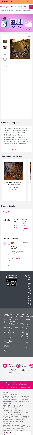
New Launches (22, 324)
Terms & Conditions (11, 383)
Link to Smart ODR (5, 350)
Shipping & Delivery (11, 336)
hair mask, (22, 401)
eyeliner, (16, 401)
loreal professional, (18, 409)
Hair (27, 324)
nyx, (15, 425)
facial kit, (22, 398)
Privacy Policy (23, 384)
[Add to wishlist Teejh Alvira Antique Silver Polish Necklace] (29, 37)
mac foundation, (14, 418)
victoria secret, (12, 399)
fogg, (19, 410)
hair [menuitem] (12, 10)
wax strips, (20, 412)
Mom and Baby (27, 335)
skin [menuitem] (8, 10)
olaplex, (20, 419)
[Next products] (30, 182)
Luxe (27, 347)
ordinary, (9, 405)
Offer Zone (21, 320)
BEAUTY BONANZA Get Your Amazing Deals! (15, 2)
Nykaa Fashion (22, 332)
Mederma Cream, (12, 430)
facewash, (10, 425)
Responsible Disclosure (7, 342)
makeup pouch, (13, 419)
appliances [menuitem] (18, 10)
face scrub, (12, 428)
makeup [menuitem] (3, 10)
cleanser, (11, 407)
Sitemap (22, 339)
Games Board (17, 324)
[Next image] (6, 70)
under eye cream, (11, 412)
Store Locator (11, 327)
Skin (27, 322)
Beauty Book (16, 320)
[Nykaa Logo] (1, 6)
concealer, (10, 396)
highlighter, (11, 394)
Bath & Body (27, 327)
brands (13, 7)
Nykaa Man (22, 328)
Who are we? (5, 321)
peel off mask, (22, 427)
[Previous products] (2, 182)
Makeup (28, 319)
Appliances (29, 330)
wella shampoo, (11, 421)
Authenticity (7, 327)
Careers (6, 325)
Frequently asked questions (12, 323)
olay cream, (13, 410)
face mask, (17, 396)
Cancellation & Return (12, 331)
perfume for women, (13, 398)
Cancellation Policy (12, 384)
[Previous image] (4, 70)
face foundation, (15, 416)
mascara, (8, 409)
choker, (21, 418)
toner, (14, 405)
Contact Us (11, 318)
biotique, (24, 396)
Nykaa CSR (5, 335)
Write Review (25, 230)
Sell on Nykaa (11, 340)
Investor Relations (6, 345)
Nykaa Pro (22, 335)
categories (6, 7)
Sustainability (7, 338)
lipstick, (5, 394)
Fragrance (28, 342)
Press (5, 330)
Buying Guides (17, 328)
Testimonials (7, 332)
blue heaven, (13, 427)
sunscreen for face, (12, 414)
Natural (28, 345)
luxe (18, 7)
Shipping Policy (23, 383)
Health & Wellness (28, 339)
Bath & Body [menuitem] (26, 10)
